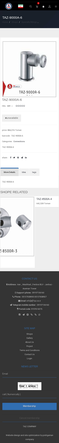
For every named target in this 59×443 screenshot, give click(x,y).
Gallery (29, 338)
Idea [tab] (24, 172)
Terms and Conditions (30, 350)
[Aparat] (27, 314)
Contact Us (30, 354)
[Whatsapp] (39, 314)
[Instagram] (19, 314)
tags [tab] (34, 172)
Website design (13, 435)
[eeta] (35, 314)
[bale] (31, 314)
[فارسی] (20, 6)
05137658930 (28, 297)
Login (29, 358)
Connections (19, 141)
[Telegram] (23, 314)
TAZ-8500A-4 (19, 199)
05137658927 (40, 297)
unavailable (12, 118)
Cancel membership (29, 418)
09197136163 (38, 292)
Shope (29, 334)
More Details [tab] (9, 172)
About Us (29, 342)
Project (29, 346)
